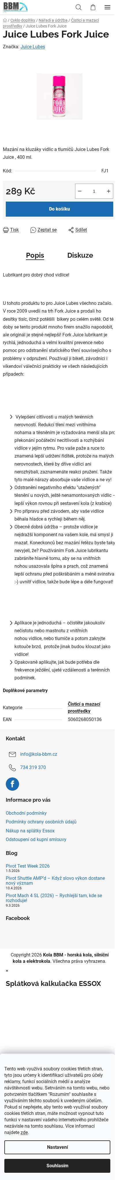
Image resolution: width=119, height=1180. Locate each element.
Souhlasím (57, 1165)
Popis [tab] (35, 255)
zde (24, 1132)
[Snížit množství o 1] (79, 191)
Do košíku (59, 209)
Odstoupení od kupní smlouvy (36, 839)
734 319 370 (33, 767)
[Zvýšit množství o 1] (108, 191)
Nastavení (57, 1147)
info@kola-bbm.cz (38, 754)
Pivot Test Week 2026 (28, 866)
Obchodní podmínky (26, 813)
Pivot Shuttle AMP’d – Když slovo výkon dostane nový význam (55, 881)
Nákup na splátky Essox (30, 831)
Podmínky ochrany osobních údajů (41, 822)
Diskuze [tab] (80, 255)
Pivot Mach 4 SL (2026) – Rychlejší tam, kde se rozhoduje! (54, 898)
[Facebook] (12, 784)
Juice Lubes (33, 46)
